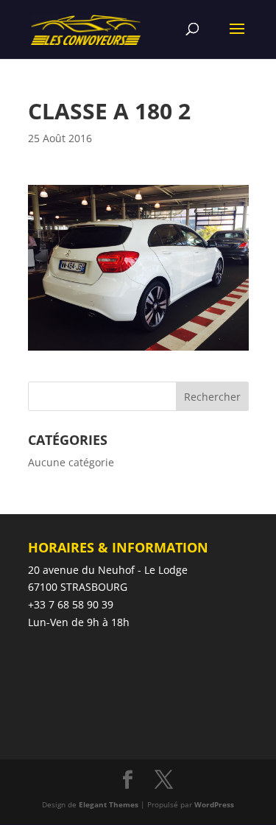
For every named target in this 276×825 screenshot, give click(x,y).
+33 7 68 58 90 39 (70, 604)
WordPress (214, 804)
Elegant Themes (108, 804)
